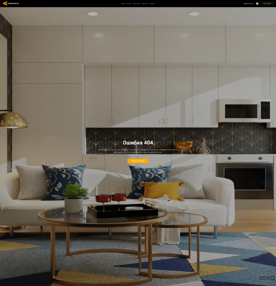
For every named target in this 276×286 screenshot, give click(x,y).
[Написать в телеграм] (257, 4)
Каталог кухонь (126, 3)
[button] (267, 3)
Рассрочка (136, 3)
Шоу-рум (144, 3)
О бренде (152, 3)
